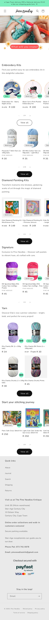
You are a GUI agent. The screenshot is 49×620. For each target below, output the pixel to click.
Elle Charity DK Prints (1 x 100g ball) (34, 347)
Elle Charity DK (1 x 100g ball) (11, 347)
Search (8, 479)
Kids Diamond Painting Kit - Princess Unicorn (32, 221)
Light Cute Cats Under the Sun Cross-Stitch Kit (32, 432)
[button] (5, 11)
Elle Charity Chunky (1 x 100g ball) (13, 382)
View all (24, 122)
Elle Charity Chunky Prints (34, 381)
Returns (8, 490)
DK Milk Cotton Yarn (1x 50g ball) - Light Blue (32, 152)
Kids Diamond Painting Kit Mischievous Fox (12, 221)
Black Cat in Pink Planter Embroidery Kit (32, 103)
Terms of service (19, 613)
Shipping (9, 485)
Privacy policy (40, 609)
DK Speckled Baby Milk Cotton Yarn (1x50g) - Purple (10, 286)
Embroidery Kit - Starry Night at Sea (10, 103)
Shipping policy (32, 613)
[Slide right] (30, 115)
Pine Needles (15, 609)
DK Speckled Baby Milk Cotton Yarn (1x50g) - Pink (33, 285)
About (7, 467)
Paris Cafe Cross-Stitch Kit (12, 431)
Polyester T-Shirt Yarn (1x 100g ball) (11, 152)
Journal (8, 473)
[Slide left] (19, 115)
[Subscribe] (39, 596)
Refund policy (27, 609)
